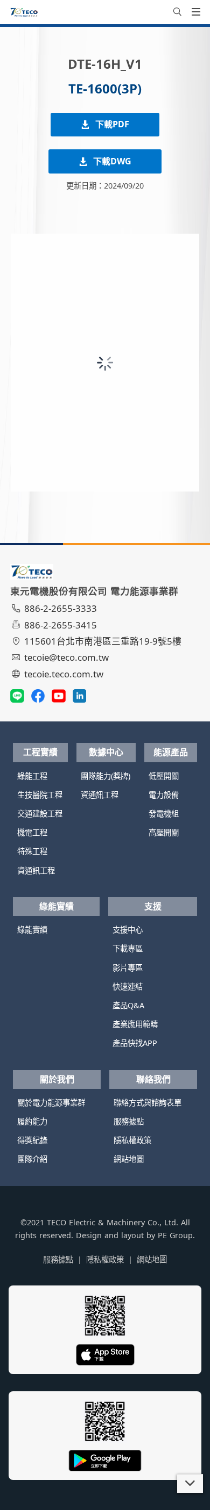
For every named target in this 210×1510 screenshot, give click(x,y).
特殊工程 (32, 851)
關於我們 (57, 1079)
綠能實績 (56, 906)
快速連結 (128, 986)
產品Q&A (128, 1005)
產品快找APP (135, 1043)
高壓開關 (164, 832)
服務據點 (129, 1121)
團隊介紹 (32, 1159)
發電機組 (164, 813)
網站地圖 (129, 1159)
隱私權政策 (132, 1140)
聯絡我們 (153, 1079)
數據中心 (106, 752)
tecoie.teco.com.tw (63, 674)
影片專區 (128, 968)
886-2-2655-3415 (60, 625)
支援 (153, 906)
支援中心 (128, 929)
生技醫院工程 (39, 795)
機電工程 (32, 832)
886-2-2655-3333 (60, 608)
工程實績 (40, 752)
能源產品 (170, 752)
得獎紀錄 (32, 1140)
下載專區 (128, 948)
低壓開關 (164, 776)
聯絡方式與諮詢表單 (147, 1102)
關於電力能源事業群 (51, 1102)
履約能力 (32, 1121)
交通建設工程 (39, 813)
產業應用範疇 (135, 1024)
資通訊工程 (36, 870)
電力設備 (164, 795)
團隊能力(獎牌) (105, 776)
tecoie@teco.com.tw (66, 657)
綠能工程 (32, 776)
